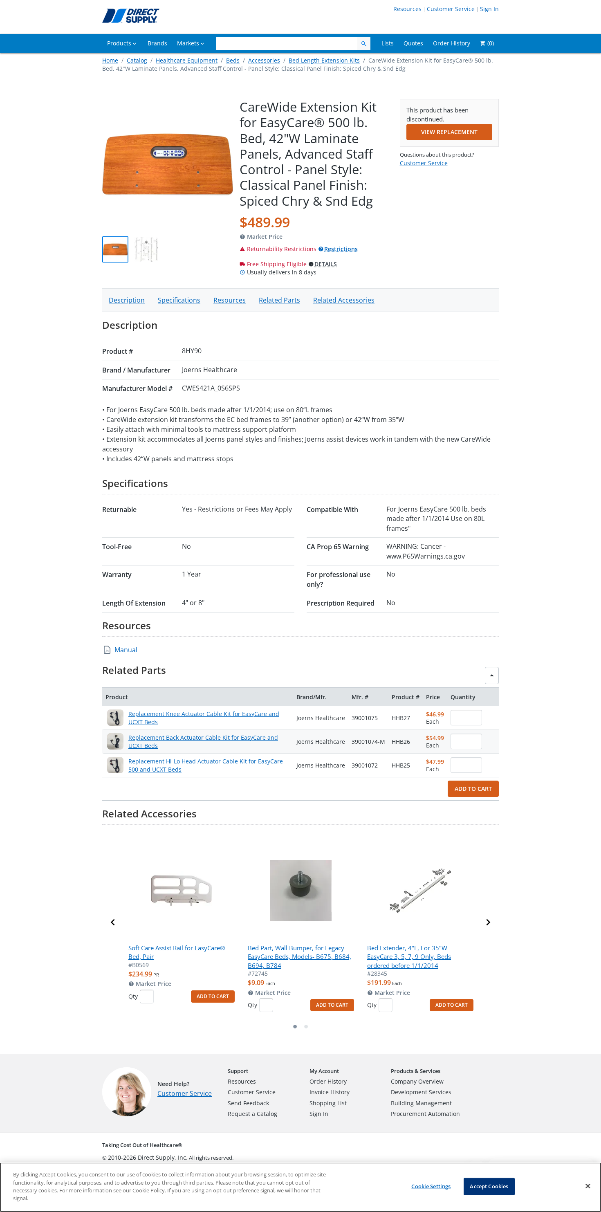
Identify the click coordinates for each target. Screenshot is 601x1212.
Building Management (421, 1103)
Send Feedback (248, 1103)
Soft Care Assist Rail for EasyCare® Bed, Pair (176, 952)
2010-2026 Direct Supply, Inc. (148, 1157)
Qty (133, 996)
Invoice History (329, 1092)
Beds (233, 60)
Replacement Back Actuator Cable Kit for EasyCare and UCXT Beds (203, 742)
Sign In (489, 9)
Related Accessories (344, 300)
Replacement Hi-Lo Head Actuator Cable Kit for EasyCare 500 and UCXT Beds (205, 765)
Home (110, 60)
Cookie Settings (431, 1186)
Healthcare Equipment (187, 60)
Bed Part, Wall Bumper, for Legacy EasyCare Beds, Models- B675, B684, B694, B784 (299, 957)
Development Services (421, 1092)
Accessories (264, 60)
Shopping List (328, 1103)
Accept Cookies (489, 1186)
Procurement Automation (425, 1114)
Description (127, 300)
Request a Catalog (252, 1114)
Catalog (137, 60)
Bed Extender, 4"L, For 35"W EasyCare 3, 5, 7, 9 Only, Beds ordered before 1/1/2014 (409, 957)
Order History (328, 1081)
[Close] (588, 1186)
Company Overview (417, 1081)
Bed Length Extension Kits (324, 60)
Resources (407, 9)
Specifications (179, 300)
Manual (125, 649)
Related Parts (279, 300)
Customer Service (451, 9)
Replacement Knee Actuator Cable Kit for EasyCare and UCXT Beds (203, 718)
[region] (300, 1187)
